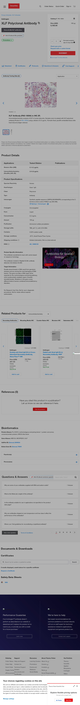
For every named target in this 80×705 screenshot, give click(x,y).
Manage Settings (8, 699)
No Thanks (59, 700)
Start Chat (68, 700)
